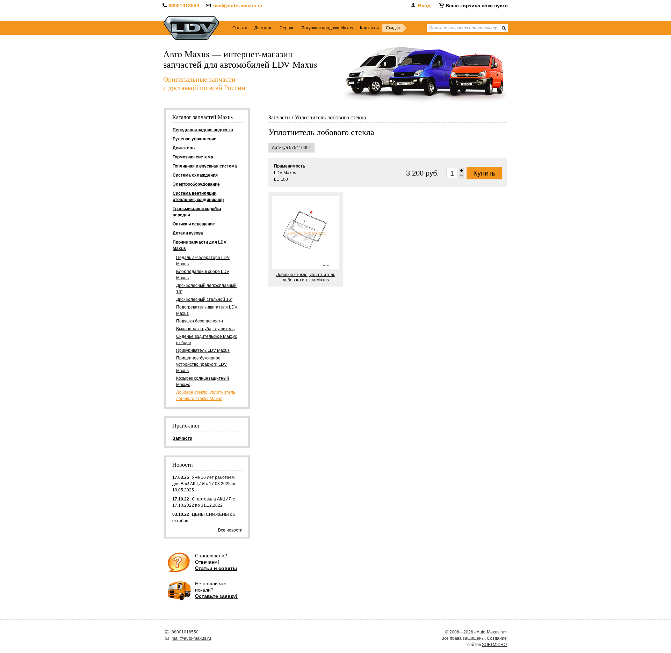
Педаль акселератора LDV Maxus (203, 260)
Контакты (369, 27)
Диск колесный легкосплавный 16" (206, 288)
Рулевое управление (194, 138)
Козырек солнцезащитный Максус (202, 381)
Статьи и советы (216, 568)
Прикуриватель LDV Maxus (203, 350)
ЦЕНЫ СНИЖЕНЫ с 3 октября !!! (204, 517)
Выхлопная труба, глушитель (205, 328)
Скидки (393, 27)
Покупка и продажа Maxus (327, 27)
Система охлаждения (195, 175)
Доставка (263, 27)
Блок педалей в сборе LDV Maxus (202, 274)
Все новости (230, 530)
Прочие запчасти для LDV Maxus (199, 245)
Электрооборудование (196, 184)
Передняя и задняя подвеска (203, 129)
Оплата (239, 27)
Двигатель (184, 148)
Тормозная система (193, 157)
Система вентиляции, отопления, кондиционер (198, 196)
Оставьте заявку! (216, 596)
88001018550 (183, 5)
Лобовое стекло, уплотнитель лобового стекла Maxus (205, 395)
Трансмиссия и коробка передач (197, 211)
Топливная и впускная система (205, 166)
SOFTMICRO (494, 644)
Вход (424, 5)
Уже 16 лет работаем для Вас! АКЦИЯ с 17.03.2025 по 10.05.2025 (204, 483)
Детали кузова (188, 233)
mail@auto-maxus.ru (237, 5)
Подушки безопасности (199, 321)
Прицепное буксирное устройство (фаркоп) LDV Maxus (201, 364)
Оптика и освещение (194, 224)
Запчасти (279, 117)
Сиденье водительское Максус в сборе (206, 339)
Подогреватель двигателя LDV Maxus (206, 310)
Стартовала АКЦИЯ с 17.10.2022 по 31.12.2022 (203, 502)
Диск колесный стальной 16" (204, 299)
